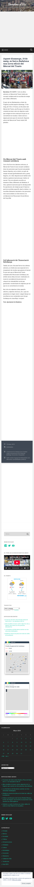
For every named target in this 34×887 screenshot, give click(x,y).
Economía (5, 853)
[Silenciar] (25, 568)
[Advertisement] (17, 29)
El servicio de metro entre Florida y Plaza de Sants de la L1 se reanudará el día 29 (16, 620)
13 (3, 746)
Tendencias (6, 861)
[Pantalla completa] (28, 568)
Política (5, 839)
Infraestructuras (7, 842)
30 (17, 753)
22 (12, 749)
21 (8, 749)
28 (8, 753)
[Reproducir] (6, 568)
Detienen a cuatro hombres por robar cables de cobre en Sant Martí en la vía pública (16, 805)
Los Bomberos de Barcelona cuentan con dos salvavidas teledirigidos (17, 630)
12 (30, 742)
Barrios (5, 833)
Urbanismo (6, 856)
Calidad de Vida (7, 858)
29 (12, 753)
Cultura (5, 847)
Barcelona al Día (17, 4)
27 (3, 753)
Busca (31, 50)
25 (26, 749)
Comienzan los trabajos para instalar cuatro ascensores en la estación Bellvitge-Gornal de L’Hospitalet (16, 453)
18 (26, 746)
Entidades (5, 845)
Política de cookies (16, 880)
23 (17, 749)
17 (21, 746)
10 (21, 742)
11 (26, 742)
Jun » (6, 756)
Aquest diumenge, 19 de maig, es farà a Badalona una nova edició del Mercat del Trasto (16, 62)
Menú (6, 50)
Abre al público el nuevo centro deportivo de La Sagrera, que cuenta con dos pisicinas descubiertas (17, 625)
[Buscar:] (17, 534)
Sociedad (5, 836)
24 (21, 749)
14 (8, 746)
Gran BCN (5, 864)
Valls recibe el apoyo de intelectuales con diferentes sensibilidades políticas (18, 458)
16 (17, 746)
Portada (5, 831)
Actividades (9, 447)
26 (30, 749)
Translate (16, 610)
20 (3, 749)
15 (12, 746)
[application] (17, 562)
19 (30, 746)
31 (21, 753)
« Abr (2, 756)
